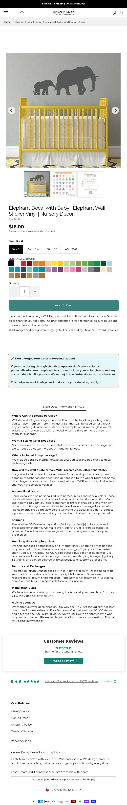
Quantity (14, 283)
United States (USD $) (64, 789)
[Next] (115, 110)
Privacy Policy (20, 711)
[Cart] (120, 13)
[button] (22, 13)
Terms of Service (22, 731)
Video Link (46, 595)
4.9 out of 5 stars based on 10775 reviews (71, 681)
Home (7, 22)
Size (16, 241)
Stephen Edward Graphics (55, 779)
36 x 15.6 (52, 249)
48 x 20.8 (71, 249)
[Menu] (6, 13)
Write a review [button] (63, 660)
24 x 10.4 (33, 249)
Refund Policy (20, 717)
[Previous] (11, 110)
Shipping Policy (21, 724)
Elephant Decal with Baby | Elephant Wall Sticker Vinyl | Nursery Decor (50, 22)
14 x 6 (16, 249)
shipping (25, 231)
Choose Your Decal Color (22, 258)
